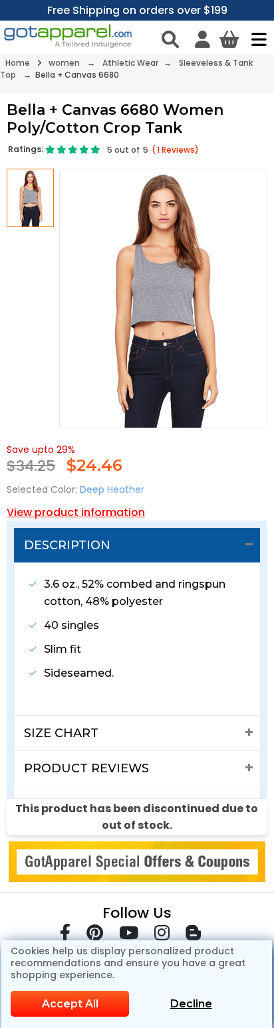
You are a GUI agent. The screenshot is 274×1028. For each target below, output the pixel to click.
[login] (202, 39)
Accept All (70, 1003)
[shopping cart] (229, 39)
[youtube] (128, 935)
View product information (76, 512)
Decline (191, 1003)
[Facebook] (65, 935)
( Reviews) (175, 149)
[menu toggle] (256, 39)
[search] (170, 39)
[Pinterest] (94, 935)
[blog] (193, 935)
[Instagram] (162, 935)
